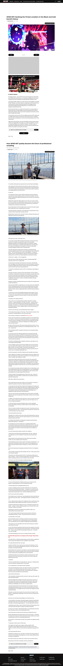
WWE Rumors (16, 1)
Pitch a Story (10, 659)
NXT (12, 136)
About (21, 1)
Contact (31, 657)
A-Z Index (22, 660)
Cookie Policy (41, 659)
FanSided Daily (51, 657)
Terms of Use (32, 659)
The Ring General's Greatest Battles (29, 1)
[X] (55, 1)
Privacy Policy (23, 659)
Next (36, 54)
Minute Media (7, 663)
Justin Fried (10, 149)
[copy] (14, 23)
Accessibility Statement (12, 660)
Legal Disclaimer (52, 659)
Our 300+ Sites (42, 657)
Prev (11, 54)
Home (9, 136)
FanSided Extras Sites (40, 1)
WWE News (11, 1)
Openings (22, 657)
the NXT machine (29, 315)
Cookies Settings (33, 660)
